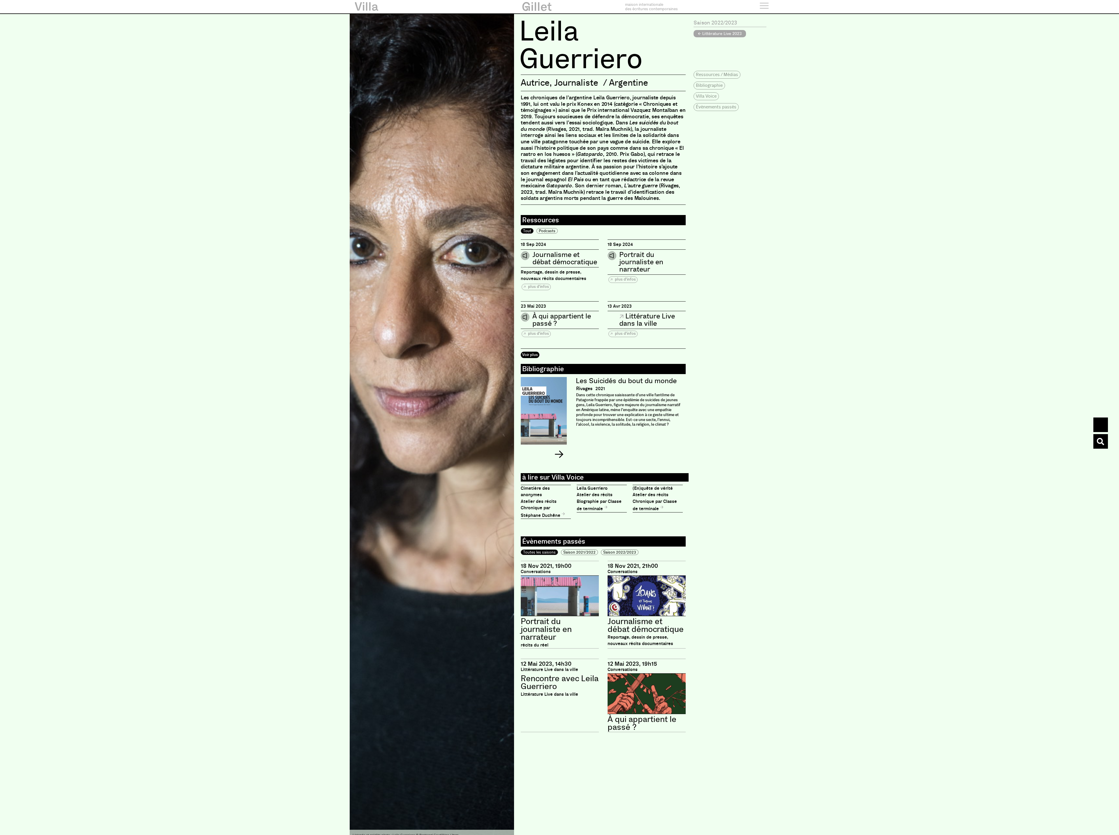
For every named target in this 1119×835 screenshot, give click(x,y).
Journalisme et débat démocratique (564, 258)
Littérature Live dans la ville (647, 320)
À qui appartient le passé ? (561, 320)
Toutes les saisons (539, 552)
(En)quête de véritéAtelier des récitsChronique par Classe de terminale (655, 498)
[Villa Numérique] (1100, 441)
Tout (527, 230)
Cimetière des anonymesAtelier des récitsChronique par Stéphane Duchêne (541, 501)
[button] (559, 454)
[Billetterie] (1100, 425)
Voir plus (530, 354)
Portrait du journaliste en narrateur (641, 262)
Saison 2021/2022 (579, 552)
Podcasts (547, 230)
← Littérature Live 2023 (720, 33)
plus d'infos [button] (538, 286)
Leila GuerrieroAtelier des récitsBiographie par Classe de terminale (599, 498)
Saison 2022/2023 (619, 552)
